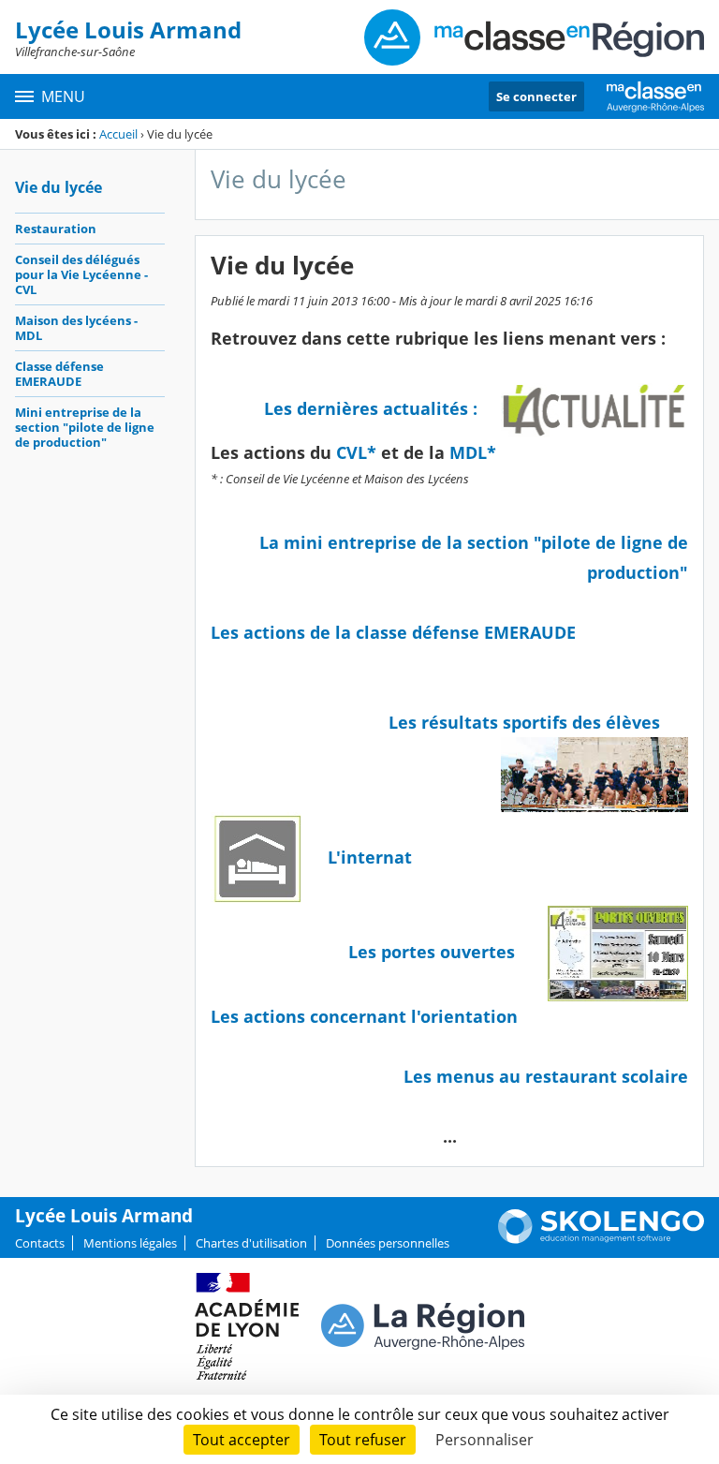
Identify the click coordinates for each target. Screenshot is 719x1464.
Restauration (55, 228)
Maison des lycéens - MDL (76, 328)
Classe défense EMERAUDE (59, 374)
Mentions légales (130, 1242)
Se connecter (536, 96)
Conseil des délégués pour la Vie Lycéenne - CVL (81, 274)
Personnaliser (484, 1439)
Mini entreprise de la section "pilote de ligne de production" (84, 427)
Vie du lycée (58, 187)
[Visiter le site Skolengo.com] (601, 1239)
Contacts (40, 1242)
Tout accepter (241, 1439)
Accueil (118, 134)
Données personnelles (387, 1242)
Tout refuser (362, 1439)
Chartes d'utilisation (251, 1242)
